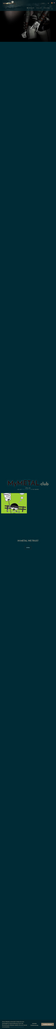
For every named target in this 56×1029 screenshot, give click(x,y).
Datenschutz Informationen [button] (17, 1027)
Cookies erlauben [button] (47, 1024)
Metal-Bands (47, 8)
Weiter (28, 548)
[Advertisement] (14, 526)
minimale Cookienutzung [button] (34, 1024)
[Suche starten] (48, 3)
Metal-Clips (39, 8)
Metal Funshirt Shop (26, 489)
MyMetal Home (31, 8)
